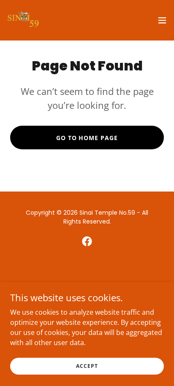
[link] (24, 20)
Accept (87, 366)
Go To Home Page (87, 138)
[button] (162, 20)
